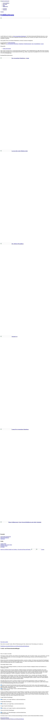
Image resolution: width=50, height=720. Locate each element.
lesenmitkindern (37, 43)
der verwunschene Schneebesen (12, 43)
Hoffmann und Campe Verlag (6, 544)
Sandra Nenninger (11, 42)
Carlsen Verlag (3, 543)
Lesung (42, 43)
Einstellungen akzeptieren (5, 646)
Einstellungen (26, 646)
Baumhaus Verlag (3, 545)
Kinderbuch (21, 43)
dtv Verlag (2, 547)
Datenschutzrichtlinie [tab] (4, 713)
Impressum (2, 538)
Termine (2, 11)
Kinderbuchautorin (27, 43)
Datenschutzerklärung (4, 537)
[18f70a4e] (25, 18)
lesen (33, 43)
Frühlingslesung (7, 15)
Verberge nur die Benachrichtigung (17, 646)
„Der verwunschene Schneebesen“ (19, 36)
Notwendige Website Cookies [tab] (6, 664)
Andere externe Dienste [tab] (5, 689)
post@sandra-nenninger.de (5, 536)
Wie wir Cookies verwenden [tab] (5, 653)
